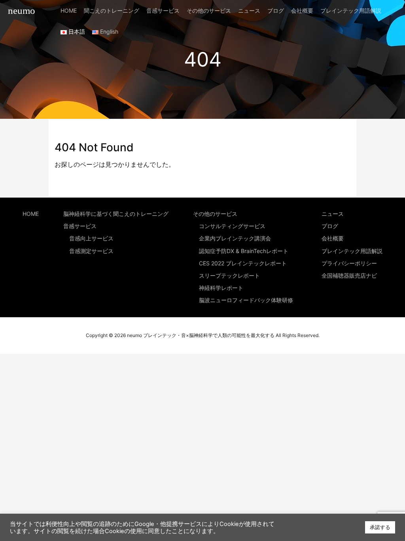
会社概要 (333, 238)
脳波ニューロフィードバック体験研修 (246, 300)
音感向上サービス (91, 238)
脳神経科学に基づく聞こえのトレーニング (115, 213)
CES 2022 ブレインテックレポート (243, 263)
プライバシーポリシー (349, 263)
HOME (31, 213)
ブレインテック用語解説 (352, 251)
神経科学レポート (221, 287)
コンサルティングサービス (232, 226)
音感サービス (80, 226)
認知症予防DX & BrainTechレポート (243, 251)
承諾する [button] (380, 527)
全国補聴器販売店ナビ (349, 275)
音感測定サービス (91, 251)
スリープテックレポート (229, 275)
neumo (21, 10)
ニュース (333, 213)
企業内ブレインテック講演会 (235, 238)
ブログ (330, 226)
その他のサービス (215, 213)
